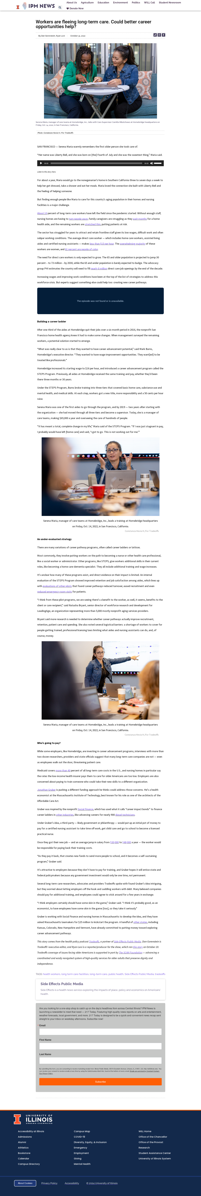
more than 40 (63, 770)
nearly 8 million (99, 268)
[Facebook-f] (163, 35)
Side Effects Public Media (127, 941)
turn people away (78, 218)
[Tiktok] (155, 35)
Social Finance (85, 809)
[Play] (41, 163)
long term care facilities (75, 974)
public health (115, 974)
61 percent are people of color (81, 249)
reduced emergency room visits (54, 591)
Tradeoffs (94, 941)
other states (140, 922)
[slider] (158, 163)
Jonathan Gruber (46, 789)
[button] (60, 7)
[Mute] (151, 163)
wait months (140, 218)
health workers (51, 974)
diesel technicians (125, 814)
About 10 (42, 213)
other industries (65, 814)
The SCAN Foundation (130, 952)
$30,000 (114, 842)
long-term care (98, 974)
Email (42, 1025)
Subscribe (100, 1081)
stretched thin (92, 224)
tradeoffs (160, 974)
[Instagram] (159, 35)
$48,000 (126, 842)
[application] (100, 163)
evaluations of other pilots (57, 586)
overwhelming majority (132, 243)
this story (138, 947)
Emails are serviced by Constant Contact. (145, 1071)
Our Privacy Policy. (46, 1073)
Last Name (45, 1054)
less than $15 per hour (102, 243)
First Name (45, 1040)
